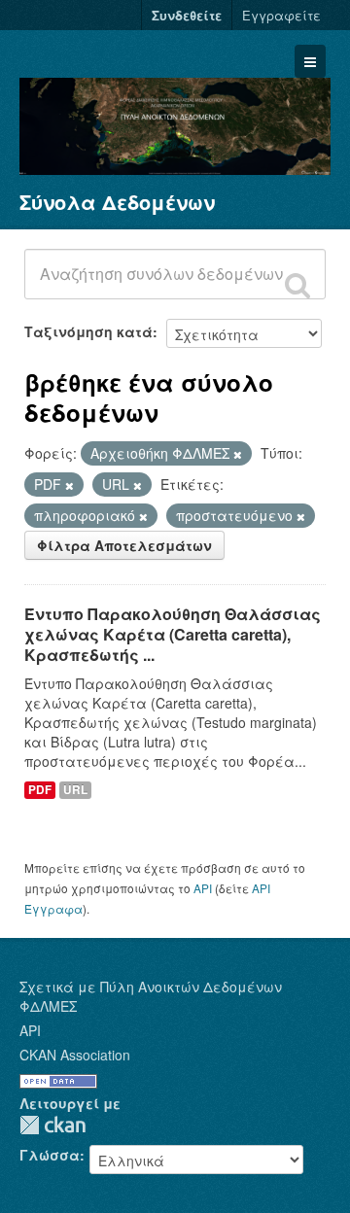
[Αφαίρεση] (237, 454)
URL (75, 789)
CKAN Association (74, 1054)
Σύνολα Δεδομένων (117, 202)
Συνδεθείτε (187, 15)
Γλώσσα (49, 1154)
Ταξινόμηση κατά (88, 331)
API (202, 888)
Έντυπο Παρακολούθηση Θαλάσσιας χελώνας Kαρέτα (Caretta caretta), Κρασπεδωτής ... (172, 634)
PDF (40, 789)
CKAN (52, 1125)
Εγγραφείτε (281, 15)
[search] (297, 284)
